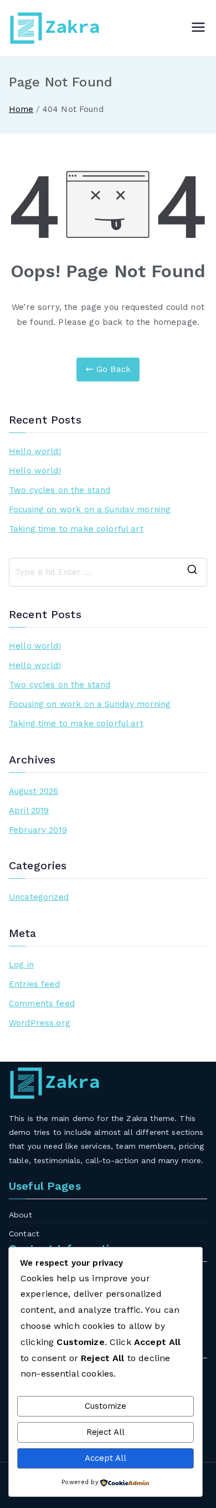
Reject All (105, 1432)
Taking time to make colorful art (76, 529)
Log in (21, 965)
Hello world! (35, 451)
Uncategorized (39, 897)
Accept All (105, 1458)
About (20, 1214)
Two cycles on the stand (59, 490)
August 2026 (34, 791)
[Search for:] (108, 572)
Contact (24, 1233)
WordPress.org (39, 1023)
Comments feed (42, 1003)
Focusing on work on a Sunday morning (90, 509)
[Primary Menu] (198, 28)
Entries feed (34, 984)
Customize (105, 1406)
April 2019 (29, 811)
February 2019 (38, 830)
